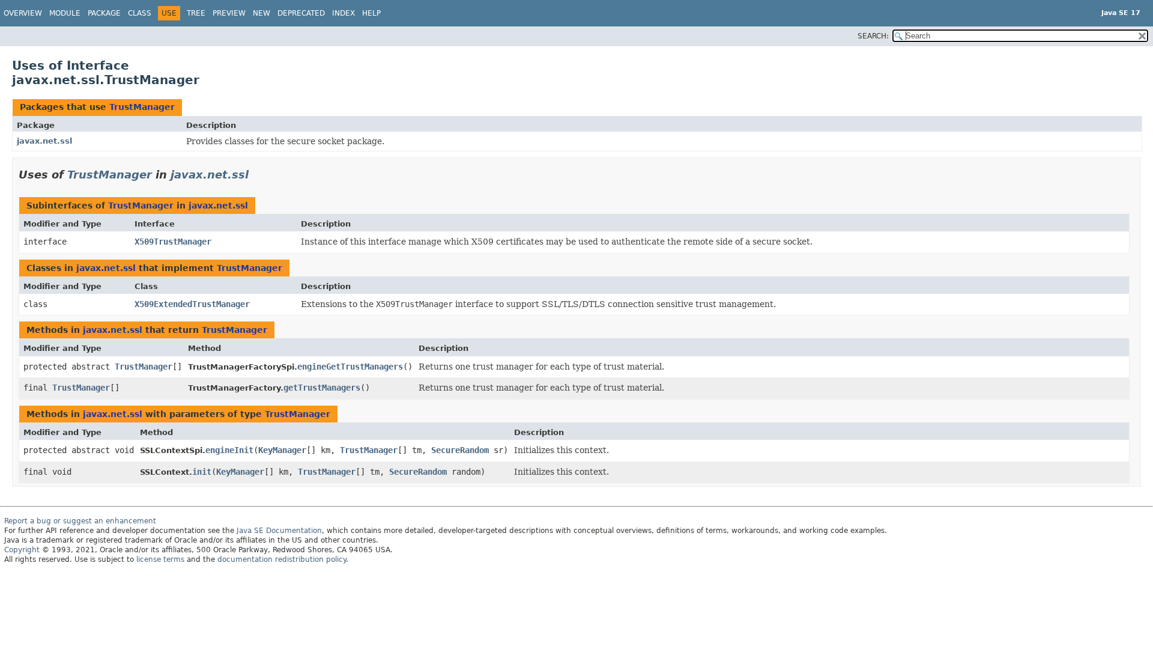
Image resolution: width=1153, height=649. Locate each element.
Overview (23, 13)
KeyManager (282, 450)
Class (139, 13)
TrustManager (142, 107)
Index (343, 13)
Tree (196, 13)
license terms (160, 559)
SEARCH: (873, 36)
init (201, 472)
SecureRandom (460, 450)
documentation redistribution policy (281, 559)
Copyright (22, 550)
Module (64, 13)
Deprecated (301, 13)
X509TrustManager (173, 241)
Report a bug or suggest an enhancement (80, 521)
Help (371, 13)
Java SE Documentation (279, 530)
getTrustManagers (321, 387)
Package (104, 13)
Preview (229, 13)
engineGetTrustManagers (350, 366)
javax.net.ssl (44, 140)
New (261, 13)
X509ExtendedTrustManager (192, 304)
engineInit (229, 450)
